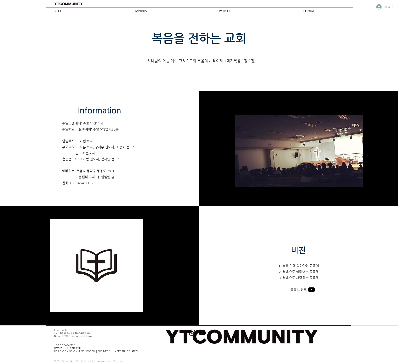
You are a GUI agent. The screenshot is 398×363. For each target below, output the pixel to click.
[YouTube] (311, 290)
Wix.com (119, 361)
